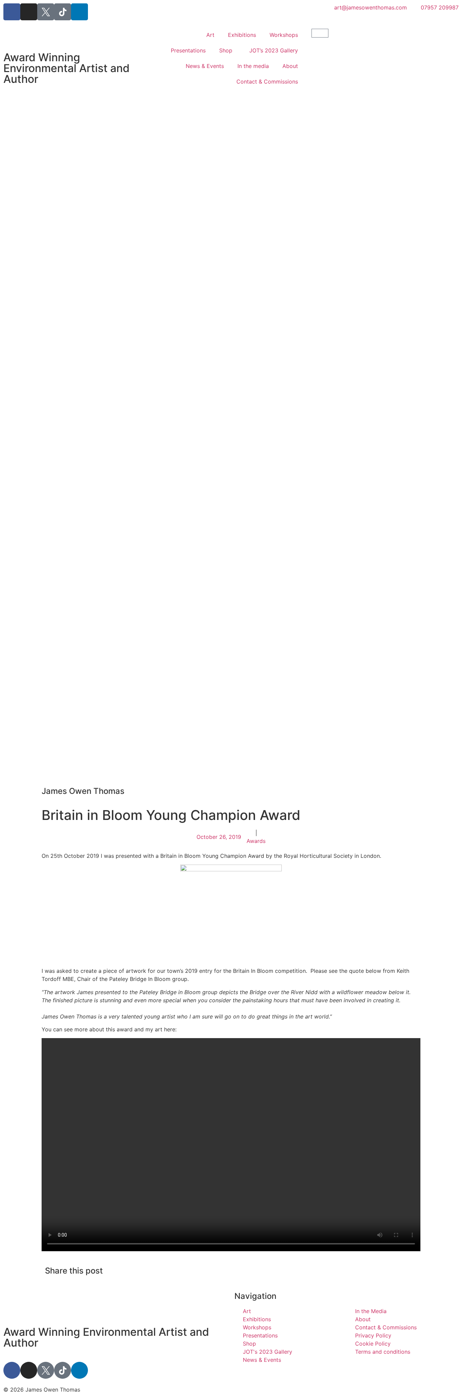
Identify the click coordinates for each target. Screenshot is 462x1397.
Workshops (284, 34)
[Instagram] (28, 11)
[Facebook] (11, 11)
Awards (256, 841)
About (290, 66)
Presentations (188, 50)
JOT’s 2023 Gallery (273, 50)
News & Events (205, 66)
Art (210, 34)
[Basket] (319, 33)
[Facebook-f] (11, 1370)
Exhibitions (242, 34)
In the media (253, 66)
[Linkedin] (79, 11)
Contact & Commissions (267, 81)
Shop (225, 50)
